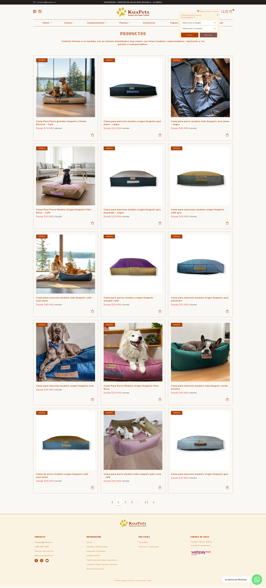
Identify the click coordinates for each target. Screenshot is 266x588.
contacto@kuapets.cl (46, 2)
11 (146, 502)
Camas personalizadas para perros (102, 560)
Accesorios (149, 22)
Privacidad (143, 542)
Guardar (190, 35)
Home (46, 22)
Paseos (124, 22)
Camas (68, 22)
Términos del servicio (44, 551)
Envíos (89, 542)
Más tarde (208, 35)
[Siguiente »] (153, 502)
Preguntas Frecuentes (96, 551)
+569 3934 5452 (42, 547)
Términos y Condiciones (149, 547)
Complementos (95, 22)
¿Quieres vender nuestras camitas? (102, 564)
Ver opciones (92, 135)
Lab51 (149, 581)
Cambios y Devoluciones (97, 547)
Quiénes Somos (93, 555)
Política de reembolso (44, 555)
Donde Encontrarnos (95, 569)
